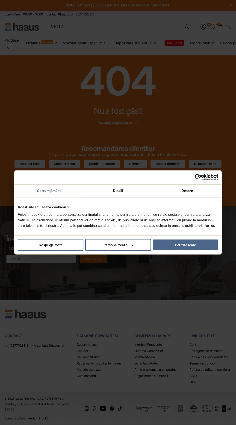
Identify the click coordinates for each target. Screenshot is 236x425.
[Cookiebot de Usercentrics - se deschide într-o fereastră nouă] (198, 177)
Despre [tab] (187, 191)
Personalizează (115, 245)
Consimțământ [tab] (49, 191)
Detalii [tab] (118, 191)
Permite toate (185, 245)
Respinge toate (50, 245)
